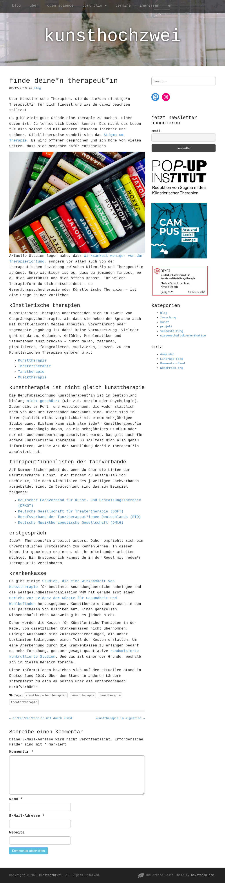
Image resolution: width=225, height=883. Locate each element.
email (155, 131)
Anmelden (167, 354)
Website (17, 833)
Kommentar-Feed (172, 363)
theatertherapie (24, 702)
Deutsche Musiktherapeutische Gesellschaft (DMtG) (70, 523)
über (34, 6)
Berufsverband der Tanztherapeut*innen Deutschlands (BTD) (79, 517)
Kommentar (21, 752)
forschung (168, 317)
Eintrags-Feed (171, 359)
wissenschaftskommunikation (183, 335)
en (170, 6)
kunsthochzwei (112, 36)
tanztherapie (110, 695)
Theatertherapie (34, 366)
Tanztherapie (31, 372)
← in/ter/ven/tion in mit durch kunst (41, 718)
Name (15, 799)
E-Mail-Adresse (26, 816)
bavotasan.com (202, 875)
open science (60, 6)
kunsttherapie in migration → (120, 718)
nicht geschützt (43, 401)
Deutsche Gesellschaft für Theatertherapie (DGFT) (70, 512)
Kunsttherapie (32, 361)
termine (123, 6)
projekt (166, 326)
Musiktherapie (32, 378)
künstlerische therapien (46, 695)
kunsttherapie (82, 695)
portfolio (93, 6)
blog (16, 6)
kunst (164, 322)
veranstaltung (171, 331)
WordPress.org (171, 368)
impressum (149, 6)
